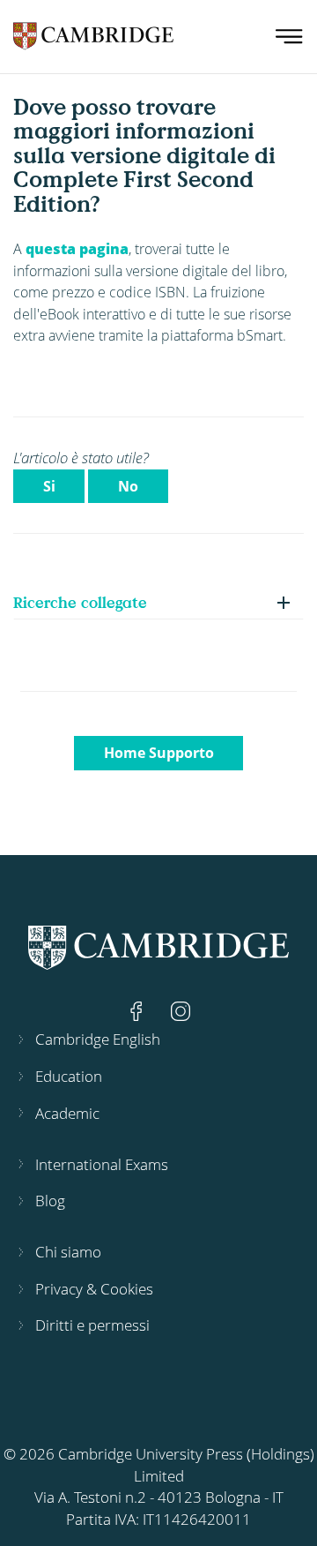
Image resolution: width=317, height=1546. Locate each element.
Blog (50, 1200)
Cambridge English (97, 1039)
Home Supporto (159, 752)
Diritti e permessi (92, 1325)
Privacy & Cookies (94, 1289)
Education (68, 1076)
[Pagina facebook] (138, 1009)
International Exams (101, 1164)
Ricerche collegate (80, 602)
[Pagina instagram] (180, 1009)
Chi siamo (68, 1252)
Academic (67, 1113)
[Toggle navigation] (289, 37)
